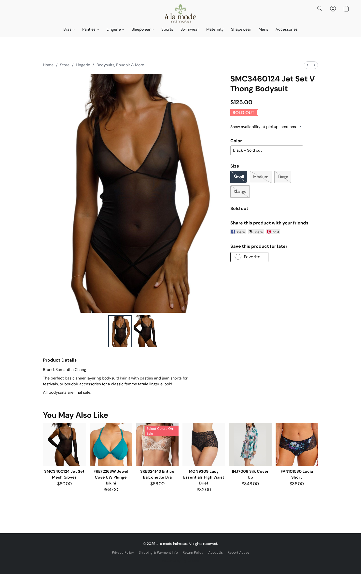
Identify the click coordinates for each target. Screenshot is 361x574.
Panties (89, 29)
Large (283, 176)
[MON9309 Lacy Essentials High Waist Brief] (203, 444)
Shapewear (241, 29)
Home (48, 64)
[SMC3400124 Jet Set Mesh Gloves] (64, 444)
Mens (263, 29)
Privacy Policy (123, 552)
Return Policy (193, 552)
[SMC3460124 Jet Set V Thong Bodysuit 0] (120, 331)
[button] (180, 13)
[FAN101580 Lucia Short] (297, 444)
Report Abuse (238, 552)
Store (64, 64)
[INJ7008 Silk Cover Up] (250, 444)
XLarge (240, 191)
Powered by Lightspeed (180, 561)
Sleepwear (142, 29)
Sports (167, 29)
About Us (215, 552)
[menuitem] (307, 65)
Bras (67, 29)
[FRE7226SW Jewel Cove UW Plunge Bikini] (111, 444)
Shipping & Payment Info (158, 552)
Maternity (215, 29)
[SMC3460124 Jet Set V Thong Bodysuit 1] (145, 331)
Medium (260, 176)
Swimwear (189, 29)
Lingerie (114, 29)
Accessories (287, 29)
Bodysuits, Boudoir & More (120, 64)
